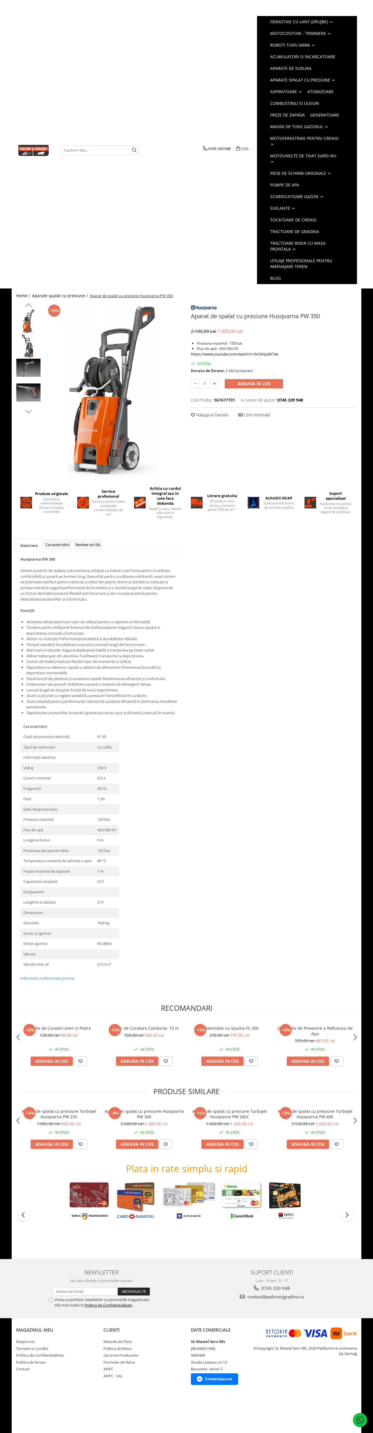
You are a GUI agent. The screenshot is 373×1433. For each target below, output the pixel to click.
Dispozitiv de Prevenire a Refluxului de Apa (315, 1030)
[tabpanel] (113, 390)
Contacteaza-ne (218, 1379)
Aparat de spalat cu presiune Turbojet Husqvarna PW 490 (315, 1113)
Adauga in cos (253, 383)
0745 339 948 (275, 1288)
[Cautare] (134, 150)
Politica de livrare (30, 1362)
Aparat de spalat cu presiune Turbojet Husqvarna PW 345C (229, 1113)
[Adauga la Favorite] (80, 1061)
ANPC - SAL (113, 1376)
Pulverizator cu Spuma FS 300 (229, 1028)
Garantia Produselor (120, 1355)
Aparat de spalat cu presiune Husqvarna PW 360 (144, 1113)
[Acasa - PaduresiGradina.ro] (34, 150)
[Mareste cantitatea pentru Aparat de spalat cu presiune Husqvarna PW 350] (214, 383)
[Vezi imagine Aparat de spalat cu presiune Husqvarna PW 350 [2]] (28, 368)
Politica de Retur (117, 1348)
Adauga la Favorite (212, 415)
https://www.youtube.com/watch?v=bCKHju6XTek (234, 354)
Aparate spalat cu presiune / (60, 295)
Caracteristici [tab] (57, 544)
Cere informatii (256, 415)
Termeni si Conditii (32, 1348)
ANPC (108, 1369)
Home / (23, 295)
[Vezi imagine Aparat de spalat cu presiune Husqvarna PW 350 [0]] (28, 321)
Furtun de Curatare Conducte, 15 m (144, 1028)
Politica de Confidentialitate (108, 1305)
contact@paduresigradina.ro (275, 1297)
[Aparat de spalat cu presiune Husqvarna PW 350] (113, 390)
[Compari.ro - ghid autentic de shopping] (36, 1410)
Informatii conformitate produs (47, 978)
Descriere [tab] (29, 545)
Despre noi (25, 1341)
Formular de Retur (119, 1362)
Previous (28, 306)
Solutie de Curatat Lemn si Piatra (59, 1028)
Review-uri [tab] (87, 544)
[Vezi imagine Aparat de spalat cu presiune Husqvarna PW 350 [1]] (28, 346)
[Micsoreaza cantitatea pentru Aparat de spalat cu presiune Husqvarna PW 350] (195, 383)
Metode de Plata (117, 1341)
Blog (275, 278)
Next (28, 411)
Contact (23, 1369)
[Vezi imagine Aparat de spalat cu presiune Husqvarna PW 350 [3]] (28, 392)
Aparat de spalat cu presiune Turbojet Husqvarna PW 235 (59, 1113)
